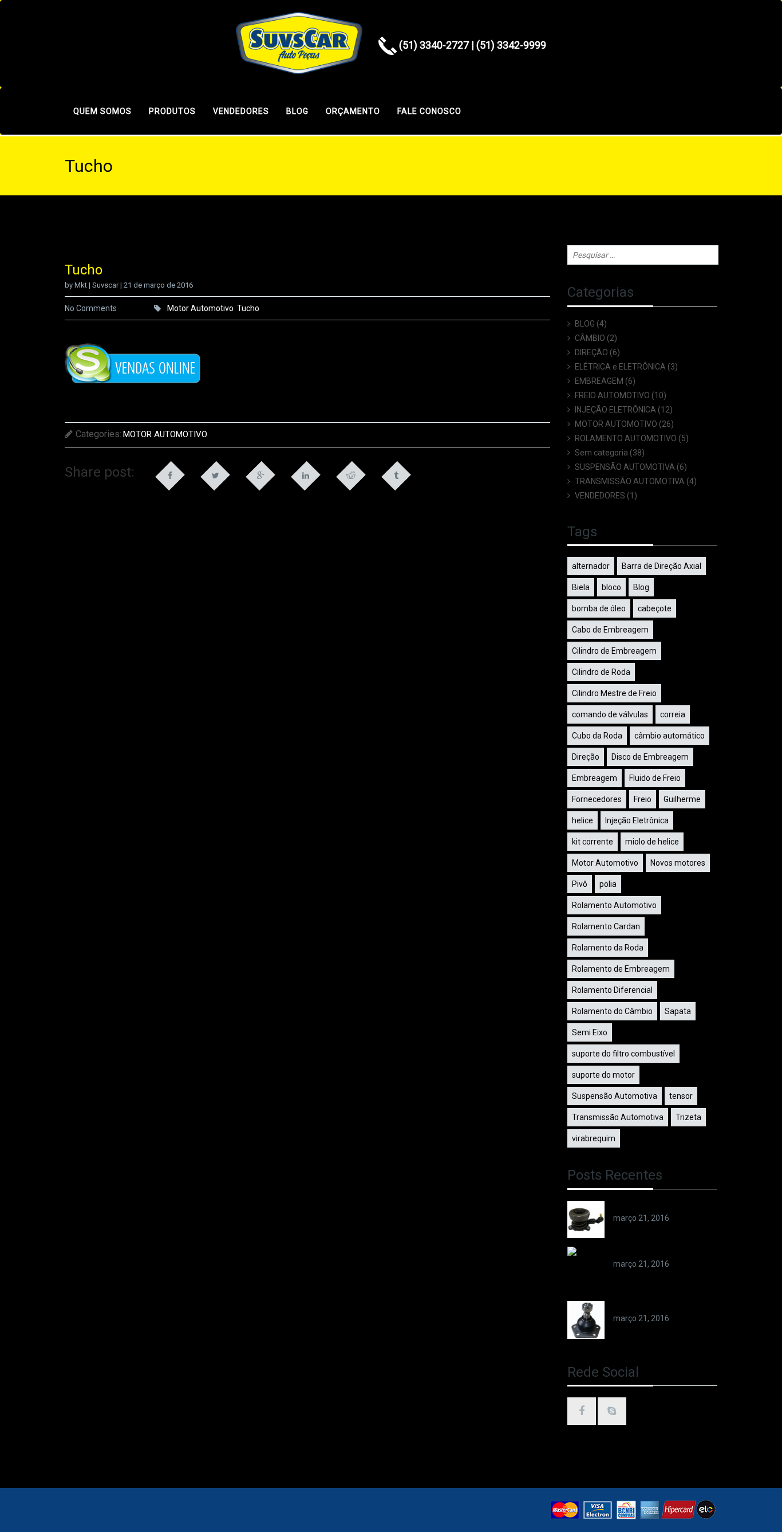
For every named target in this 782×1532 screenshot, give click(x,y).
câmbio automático (669, 735)
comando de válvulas (610, 714)
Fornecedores (597, 799)
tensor (681, 1096)
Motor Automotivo (200, 308)
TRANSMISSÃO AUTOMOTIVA (630, 481)
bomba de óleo (599, 608)
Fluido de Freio (655, 778)
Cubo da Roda (597, 735)
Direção (585, 756)
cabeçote (655, 608)
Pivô (579, 884)
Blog (641, 587)
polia (608, 884)
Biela (581, 587)
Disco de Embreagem (650, 756)
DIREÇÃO (591, 352)
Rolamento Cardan (606, 926)
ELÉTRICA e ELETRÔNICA (620, 366)
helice (582, 820)
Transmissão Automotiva (617, 1117)
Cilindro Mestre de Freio (614, 693)
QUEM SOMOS (102, 111)
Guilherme (682, 799)
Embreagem (594, 778)
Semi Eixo (589, 1032)
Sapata (678, 1011)
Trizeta (688, 1117)
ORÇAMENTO (353, 111)
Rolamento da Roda (607, 947)
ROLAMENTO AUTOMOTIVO (626, 438)
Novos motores (677, 862)
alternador (591, 566)
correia (672, 714)
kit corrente (592, 841)
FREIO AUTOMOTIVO (612, 395)
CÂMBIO (590, 338)
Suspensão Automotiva (614, 1096)
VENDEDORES (241, 111)
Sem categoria (601, 452)
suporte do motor (603, 1074)
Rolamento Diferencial (612, 990)
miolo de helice (652, 841)
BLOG (297, 111)
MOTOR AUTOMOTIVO (165, 434)
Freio (642, 799)
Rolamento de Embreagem (621, 968)
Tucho (248, 308)
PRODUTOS (172, 111)
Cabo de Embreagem (610, 629)
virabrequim (593, 1138)
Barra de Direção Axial (661, 566)
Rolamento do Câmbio (612, 1011)
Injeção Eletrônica (637, 820)
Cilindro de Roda (601, 672)
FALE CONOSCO (429, 111)
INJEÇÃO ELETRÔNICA (615, 409)
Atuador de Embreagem (657, 1206)
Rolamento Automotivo (614, 905)
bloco (611, 587)
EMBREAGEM (599, 381)
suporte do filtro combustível (623, 1053)
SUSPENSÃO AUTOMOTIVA (625, 467)
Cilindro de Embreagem (614, 650)
